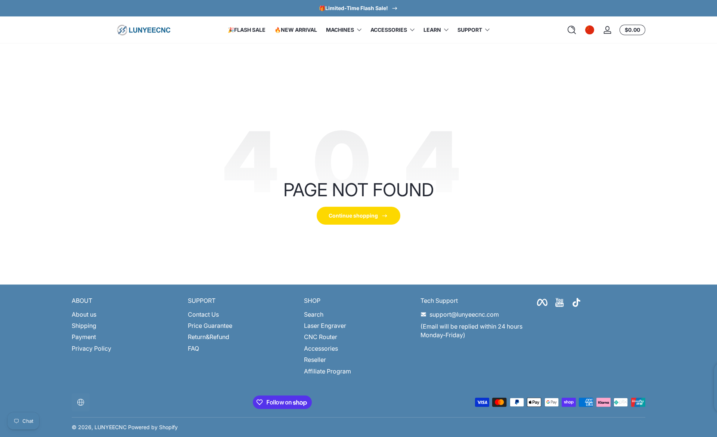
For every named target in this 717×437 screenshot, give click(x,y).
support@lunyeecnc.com (464, 314)
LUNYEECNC (110, 427)
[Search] (571, 29)
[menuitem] (126, 314)
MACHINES (340, 30)
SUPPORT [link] (469, 30)
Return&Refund (208, 337)
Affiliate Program (327, 371)
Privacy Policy (91, 348)
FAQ (193, 348)
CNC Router (320, 337)
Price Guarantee (210, 325)
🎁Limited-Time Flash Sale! (353, 8)
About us (84, 314)
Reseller (315, 360)
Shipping (84, 325)
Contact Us (203, 314)
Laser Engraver (325, 325)
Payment (84, 337)
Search (313, 314)
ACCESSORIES (388, 30)
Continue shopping (353, 215)
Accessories (321, 348)
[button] (572, 30)
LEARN (432, 30)
